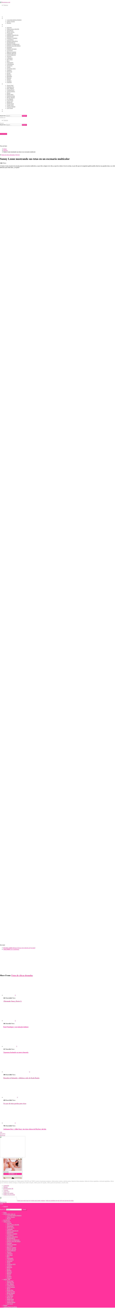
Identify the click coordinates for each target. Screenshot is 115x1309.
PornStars (9, 47)
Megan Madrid (11, 97)
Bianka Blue (10, 94)
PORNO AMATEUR (12, 35)
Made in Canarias (11, 52)
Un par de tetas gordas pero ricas (14, 1103)
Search (24, 115)
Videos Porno (7, 26)
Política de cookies (8, 1193)
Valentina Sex (10, 87)
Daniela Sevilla (11, 96)
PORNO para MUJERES (13, 46)
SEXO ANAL (10, 32)
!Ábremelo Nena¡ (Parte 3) (12, 1001)
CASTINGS (10, 39)
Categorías (6, 1185)
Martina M (9, 102)
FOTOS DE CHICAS (9, 18)
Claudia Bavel (10, 90)
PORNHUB (10, 36)
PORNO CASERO (12, 38)
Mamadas (9, 76)
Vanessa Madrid (11, 106)
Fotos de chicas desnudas (22, 975)
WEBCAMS (6, 84)
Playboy (9, 23)
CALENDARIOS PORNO (14, 20)
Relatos (5, 109)
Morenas (9, 78)
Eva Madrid (10, 99)
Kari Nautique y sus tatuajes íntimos (15, 1027)
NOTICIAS (6, 24)
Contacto (5, 1190)
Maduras (9, 74)
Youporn (9, 56)
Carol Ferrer (10, 100)
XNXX (9, 79)
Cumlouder (10, 33)
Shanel (8, 93)
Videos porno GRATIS (13, 29)
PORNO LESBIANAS (13, 44)
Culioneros (10, 58)
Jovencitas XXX (11, 68)
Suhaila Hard (10, 103)
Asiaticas (9, 70)
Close (1, 1203)
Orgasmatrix (10, 62)
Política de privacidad (9, 1194)
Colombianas (10, 64)
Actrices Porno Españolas (10, 111)
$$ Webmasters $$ (8, 1188)
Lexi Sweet (10, 108)
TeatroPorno (10, 30)
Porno (5, 17)
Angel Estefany (11, 91)
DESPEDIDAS (11, 43)
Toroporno (9, 65)
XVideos (9, 81)
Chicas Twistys (11, 21)
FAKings (9, 82)
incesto (8, 73)
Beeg (8, 61)
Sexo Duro (10, 59)
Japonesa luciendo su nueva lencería (15, 1052)
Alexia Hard (10, 85)
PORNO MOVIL (11, 53)
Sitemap (5, 1187)
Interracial (9, 71)
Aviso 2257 (6, 1191)
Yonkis (8, 67)
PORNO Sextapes (12, 49)
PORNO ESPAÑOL (12, 41)
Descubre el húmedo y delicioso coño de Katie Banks (21, 1078)
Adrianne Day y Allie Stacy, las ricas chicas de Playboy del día (24, 1129)
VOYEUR (10, 50)
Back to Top (3, 1202)
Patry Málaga (10, 88)
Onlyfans (9, 27)
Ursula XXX (10, 105)
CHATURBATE (11, 55)
